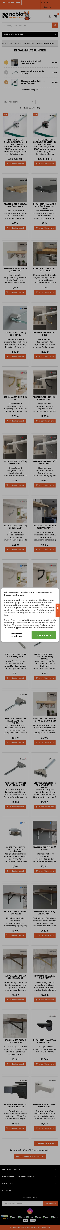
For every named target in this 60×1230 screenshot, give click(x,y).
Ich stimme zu (44, 635)
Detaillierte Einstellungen (16, 635)
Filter (58, 609)
